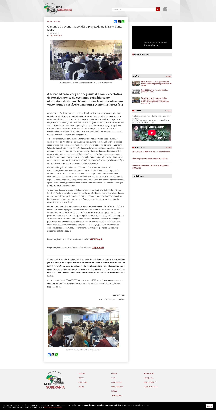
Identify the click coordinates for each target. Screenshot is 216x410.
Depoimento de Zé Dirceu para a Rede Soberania (151, 151)
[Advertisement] (152, 195)
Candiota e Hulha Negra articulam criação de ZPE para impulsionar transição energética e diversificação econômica (155, 101)
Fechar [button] (209, 406)
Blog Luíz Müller (150, 382)
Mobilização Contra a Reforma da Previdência (150, 159)
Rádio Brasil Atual (150, 386)
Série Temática (117, 395)
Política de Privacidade (53, 407)
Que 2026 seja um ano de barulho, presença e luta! (154, 91)
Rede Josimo (148, 378)
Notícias (57, 21)
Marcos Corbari (56, 35)
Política (114, 391)
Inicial (49, 21)
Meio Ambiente (117, 386)
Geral (113, 378)
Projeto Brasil (149, 373)
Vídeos (81, 378)
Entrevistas (83, 382)
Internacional (116, 382)
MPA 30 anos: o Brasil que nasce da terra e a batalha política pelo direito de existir (156, 84)
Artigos (81, 386)
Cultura (114, 373)
